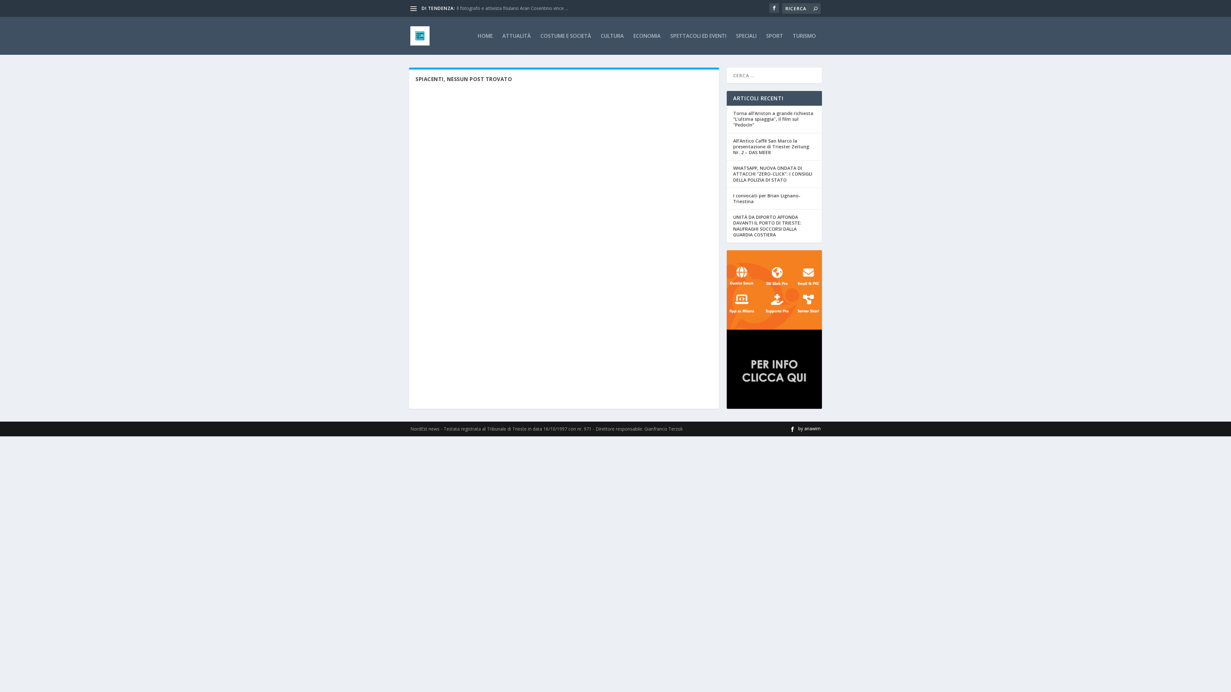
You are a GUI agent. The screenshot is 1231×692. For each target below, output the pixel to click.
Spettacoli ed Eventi (698, 36)
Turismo (804, 36)
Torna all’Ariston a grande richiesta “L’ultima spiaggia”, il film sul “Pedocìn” (773, 119)
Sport (774, 36)
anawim (812, 428)
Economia (647, 36)
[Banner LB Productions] (774, 369)
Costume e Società (565, 36)
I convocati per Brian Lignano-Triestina (766, 198)
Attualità (516, 36)
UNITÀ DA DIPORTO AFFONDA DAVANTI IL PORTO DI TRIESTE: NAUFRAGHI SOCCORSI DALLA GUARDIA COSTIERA (767, 226)
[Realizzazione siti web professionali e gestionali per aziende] (774, 290)
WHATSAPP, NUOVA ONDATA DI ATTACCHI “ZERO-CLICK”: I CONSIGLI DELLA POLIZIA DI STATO (772, 174)
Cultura (612, 36)
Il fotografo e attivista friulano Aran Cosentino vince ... (512, 8)
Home (485, 36)
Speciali (746, 36)
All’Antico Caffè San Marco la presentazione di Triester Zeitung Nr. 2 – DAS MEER (771, 146)
